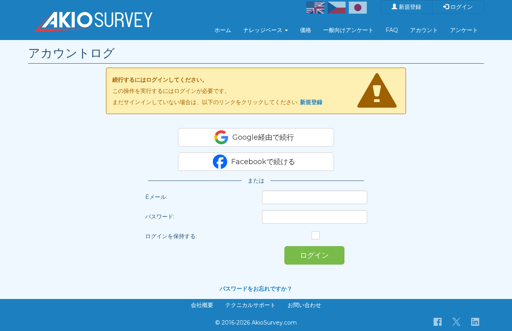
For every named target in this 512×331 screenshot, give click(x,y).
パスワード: (159, 216)
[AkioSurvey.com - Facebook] (437, 321)
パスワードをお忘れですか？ (256, 288)
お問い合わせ (304, 305)
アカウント (424, 30)
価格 (305, 30)
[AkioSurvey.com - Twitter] (456, 321)
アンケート (464, 30)
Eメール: (156, 197)
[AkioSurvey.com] (93, 10)
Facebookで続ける (263, 161)
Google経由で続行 (263, 137)
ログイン (461, 6)
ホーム (222, 30)
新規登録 (409, 6)
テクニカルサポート (250, 305)
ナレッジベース (263, 30)
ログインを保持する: (171, 236)
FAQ (392, 30)
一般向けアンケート (348, 30)
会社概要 (202, 305)
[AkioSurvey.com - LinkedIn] (475, 321)
